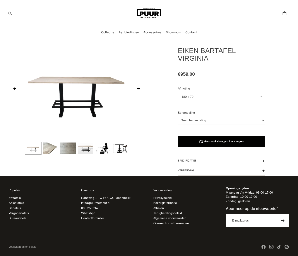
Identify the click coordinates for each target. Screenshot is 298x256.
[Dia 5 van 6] (103, 148)
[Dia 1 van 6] (33, 148)
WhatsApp (88, 213)
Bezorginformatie (165, 203)
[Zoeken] (10, 13)
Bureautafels (17, 218)
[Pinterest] (286, 246)
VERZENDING (186, 170)
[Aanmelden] (282, 220)
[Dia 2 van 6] (50, 148)
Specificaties (187, 160)
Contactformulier (92, 218)
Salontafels (16, 203)
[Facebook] (263, 246)
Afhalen (158, 208)
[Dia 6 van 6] (120, 148)
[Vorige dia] (13, 89)
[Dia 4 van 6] (85, 148)
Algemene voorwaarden (169, 218)
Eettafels (15, 197)
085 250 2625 (90, 208)
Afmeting (184, 88)
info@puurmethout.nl (95, 203)
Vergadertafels (19, 213)
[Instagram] (271, 246)
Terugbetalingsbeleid (167, 213)
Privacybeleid (162, 197)
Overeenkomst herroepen (171, 223)
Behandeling (186, 112)
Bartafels (15, 208)
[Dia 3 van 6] (68, 148)
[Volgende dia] (140, 89)
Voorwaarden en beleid (22, 246)
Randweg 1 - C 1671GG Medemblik (105, 197)
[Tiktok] (279, 246)
